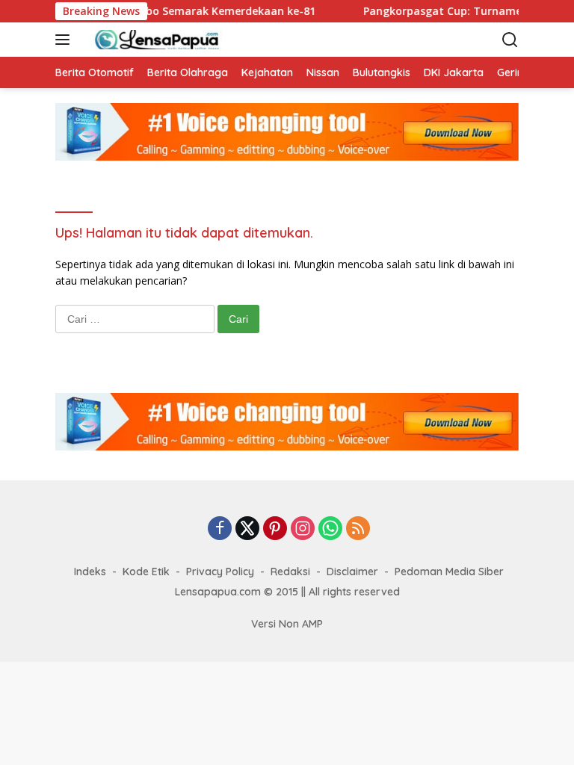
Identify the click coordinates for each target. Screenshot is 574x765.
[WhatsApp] (330, 529)
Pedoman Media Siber (449, 571)
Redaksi (290, 571)
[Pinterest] (275, 529)
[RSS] (358, 529)
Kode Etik (146, 571)
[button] (65, 39)
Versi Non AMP (287, 624)
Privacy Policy (220, 571)
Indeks (90, 571)
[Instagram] (303, 529)
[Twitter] (247, 529)
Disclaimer (352, 571)
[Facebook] (220, 529)
